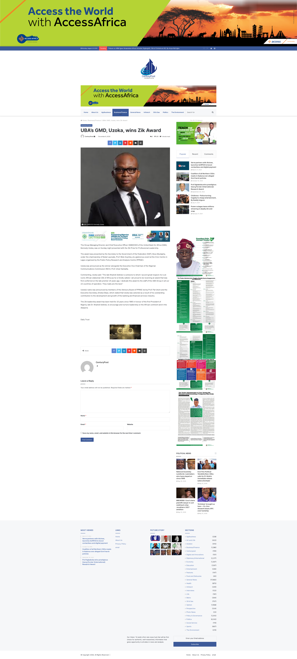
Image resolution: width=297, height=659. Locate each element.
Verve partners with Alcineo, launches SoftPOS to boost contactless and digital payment (203, 165)
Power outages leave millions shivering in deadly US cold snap (202, 208)
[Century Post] (148, 68)
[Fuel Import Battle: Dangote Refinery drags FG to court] (155, 552)
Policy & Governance (194, 616)
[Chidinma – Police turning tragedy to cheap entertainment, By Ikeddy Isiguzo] (182, 198)
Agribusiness (106, 112)
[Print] (140, 143)
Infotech (147, 112)
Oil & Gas (156, 112)
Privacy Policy (120, 544)
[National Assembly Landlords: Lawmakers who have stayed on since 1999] (185, 464)
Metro (188, 598)
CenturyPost (89, 136)
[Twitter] (115, 143)
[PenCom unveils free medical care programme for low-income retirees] (177, 538)
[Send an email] (94, 136)
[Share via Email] (135, 143)
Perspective (190, 608)
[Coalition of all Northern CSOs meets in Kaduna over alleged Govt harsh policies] (182, 176)
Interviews (190, 590)
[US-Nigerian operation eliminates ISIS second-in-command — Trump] (177, 552)
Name (83, 416)
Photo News (190, 612)
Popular (183, 154)
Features (189, 572)
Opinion (189, 605)
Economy (189, 562)
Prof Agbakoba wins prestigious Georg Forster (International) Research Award (203, 187)
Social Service (191, 623)
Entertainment (191, 569)
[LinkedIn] (120, 143)
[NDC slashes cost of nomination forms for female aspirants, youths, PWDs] (155, 538)
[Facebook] (110, 143)
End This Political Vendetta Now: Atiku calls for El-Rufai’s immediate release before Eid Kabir (206, 476)
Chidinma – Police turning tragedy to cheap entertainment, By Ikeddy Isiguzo (203, 198)
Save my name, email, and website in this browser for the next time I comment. (112, 433)
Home (86, 112)
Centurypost (191, 551)
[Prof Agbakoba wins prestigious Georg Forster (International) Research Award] (182, 187)
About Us (94, 112)
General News (135, 112)
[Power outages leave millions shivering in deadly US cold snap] (182, 209)
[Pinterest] (125, 143)
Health (188, 583)
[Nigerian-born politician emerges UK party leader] (155, 546)
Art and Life (190, 540)
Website (130, 424)
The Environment (177, 112)
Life (187, 594)
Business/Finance (120, 112)
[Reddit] (130, 143)
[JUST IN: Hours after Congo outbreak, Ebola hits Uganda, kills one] (166, 546)
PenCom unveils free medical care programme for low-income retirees (133, 48)
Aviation (189, 544)
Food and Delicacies (193, 576)
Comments (208, 154)
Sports (188, 626)
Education (190, 565)
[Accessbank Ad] (148, 96)
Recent (195, 154)
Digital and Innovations (194, 555)
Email (83, 424)
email (117, 547)
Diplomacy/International (195, 558)
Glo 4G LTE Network (196, 120)
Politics (165, 112)
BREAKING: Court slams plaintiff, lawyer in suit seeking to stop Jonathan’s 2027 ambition (185, 504)
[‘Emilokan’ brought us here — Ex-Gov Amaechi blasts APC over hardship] (207, 495)
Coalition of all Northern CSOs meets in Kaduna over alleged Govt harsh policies (203, 176)
